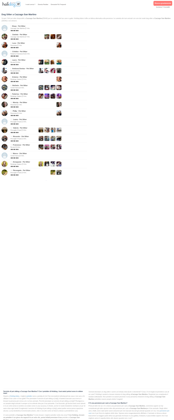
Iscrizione (159, 7)
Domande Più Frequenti (58, 4)
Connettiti (167, 7)
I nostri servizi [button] (29, 4)
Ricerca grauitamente (163, 3)
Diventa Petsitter (43, 4)
